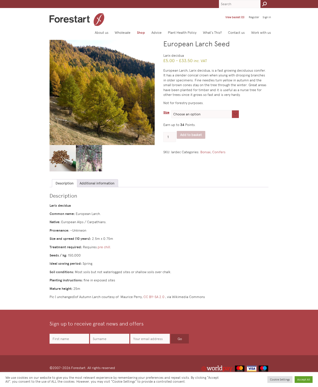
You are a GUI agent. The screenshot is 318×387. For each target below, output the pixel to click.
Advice (156, 33)
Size (166, 112)
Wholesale (122, 33)
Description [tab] (65, 183)
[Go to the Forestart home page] (77, 19)
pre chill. (104, 247)
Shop (141, 33)
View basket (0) (234, 17)
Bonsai (205, 152)
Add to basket (191, 135)
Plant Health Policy (182, 33)
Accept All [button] (303, 379)
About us (101, 33)
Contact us (236, 33)
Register (254, 17)
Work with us (261, 33)
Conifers (218, 152)
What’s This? (212, 33)
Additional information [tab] (97, 183)
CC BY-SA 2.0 (153, 297)
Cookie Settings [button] (280, 379)
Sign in (267, 17)
